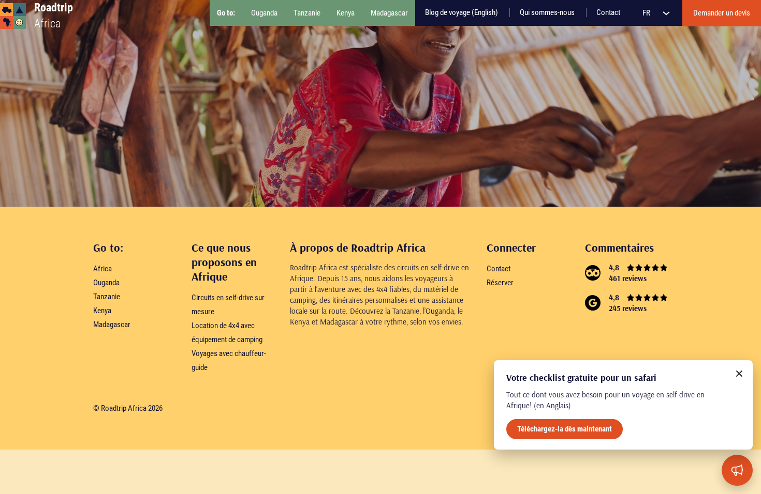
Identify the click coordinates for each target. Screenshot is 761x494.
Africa (102, 268)
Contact (498, 268)
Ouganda (106, 282)
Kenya (102, 310)
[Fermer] (739, 373)
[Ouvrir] (737, 470)
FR (647, 13)
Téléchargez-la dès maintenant (564, 429)
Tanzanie (106, 296)
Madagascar (111, 324)
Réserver (500, 282)
